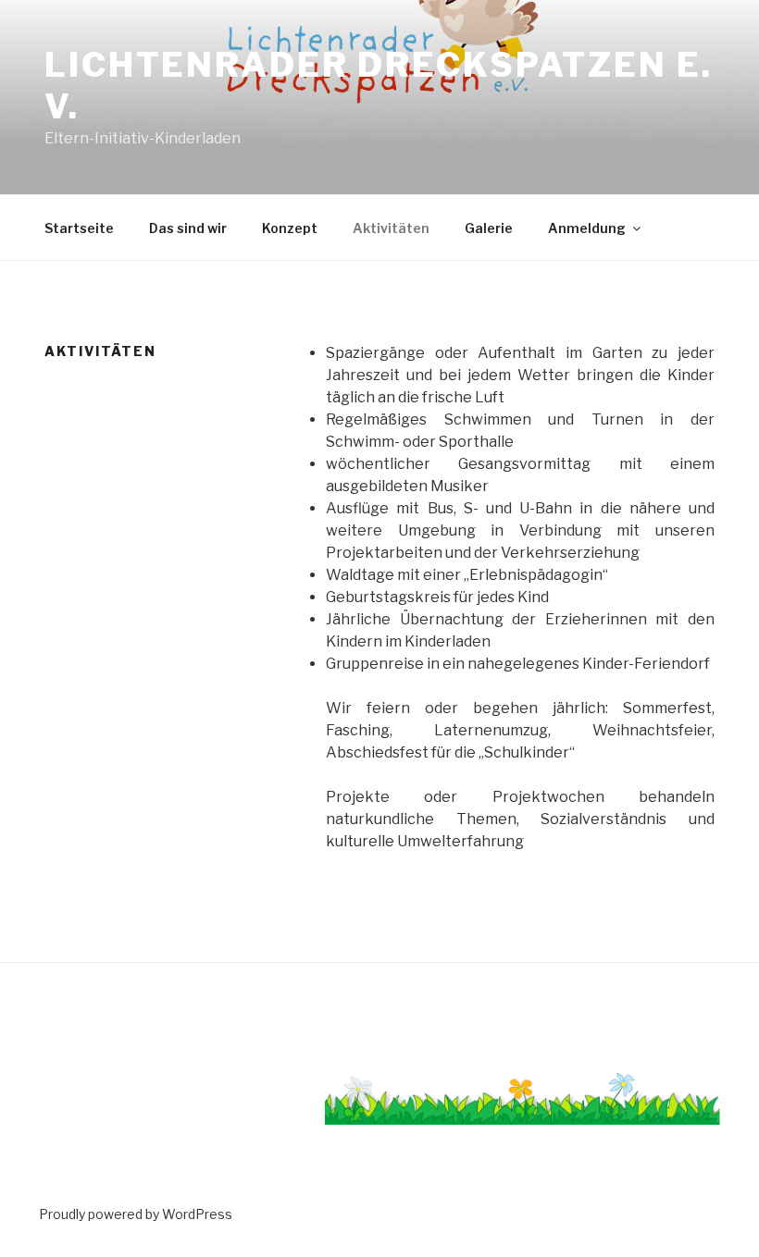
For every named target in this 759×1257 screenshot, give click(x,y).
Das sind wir (188, 228)
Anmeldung (587, 228)
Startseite (79, 228)
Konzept (289, 228)
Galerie (489, 228)
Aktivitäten (391, 228)
